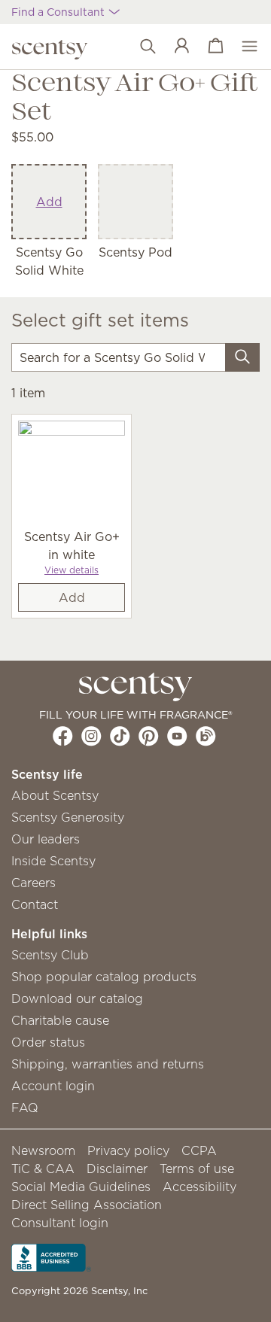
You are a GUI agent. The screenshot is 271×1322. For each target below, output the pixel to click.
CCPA (199, 1150)
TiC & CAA (43, 1168)
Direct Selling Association (86, 1204)
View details (71, 570)
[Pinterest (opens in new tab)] (148, 736)
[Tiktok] (120, 736)
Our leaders (45, 839)
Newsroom (43, 1150)
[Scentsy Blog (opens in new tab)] (205, 736)
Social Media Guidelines (81, 1186)
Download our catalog (77, 998)
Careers (33, 882)
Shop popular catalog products (103, 976)
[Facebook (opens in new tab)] (62, 736)
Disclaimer (117, 1168)
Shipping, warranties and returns (107, 1064)
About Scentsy (55, 795)
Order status (48, 1042)
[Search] (242, 357)
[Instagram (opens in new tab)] (91, 736)
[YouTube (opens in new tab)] (177, 736)
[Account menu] (174, 46)
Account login (53, 1085)
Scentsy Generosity (67, 817)
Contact (34, 904)
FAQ (24, 1107)
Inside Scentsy (53, 860)
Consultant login (59, 1222)
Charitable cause (60, 1020)
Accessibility (199, 1186)
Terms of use (197, 1168)
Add (49, 201)
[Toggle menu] (242, 46)
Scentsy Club (50, 955)
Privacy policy (128, 1150)
